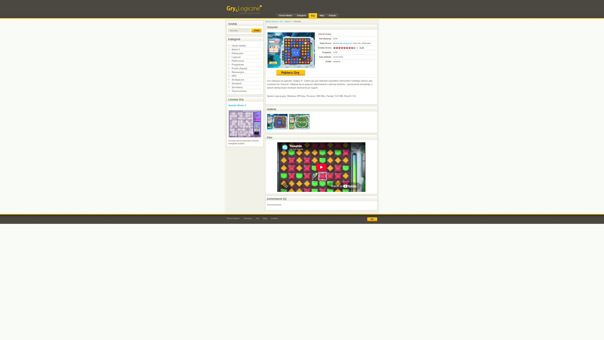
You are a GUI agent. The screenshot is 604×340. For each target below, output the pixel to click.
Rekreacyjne (238, 72)
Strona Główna (271, 21)
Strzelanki (236, 83)
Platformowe (238, 61)
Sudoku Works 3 (237, 105)
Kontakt (274, 218)
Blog (265, 218)
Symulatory (237, 87)
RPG (234, 76)
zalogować (347, 43)
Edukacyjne (237, 53)
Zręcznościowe (239, 91)
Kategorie (248, 218)
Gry (281, 21)
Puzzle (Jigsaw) (239, 68)
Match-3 (236, 49)
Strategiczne (238, 79)
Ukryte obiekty (239, 45)
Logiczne (236, 57)
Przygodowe (238, 64)
